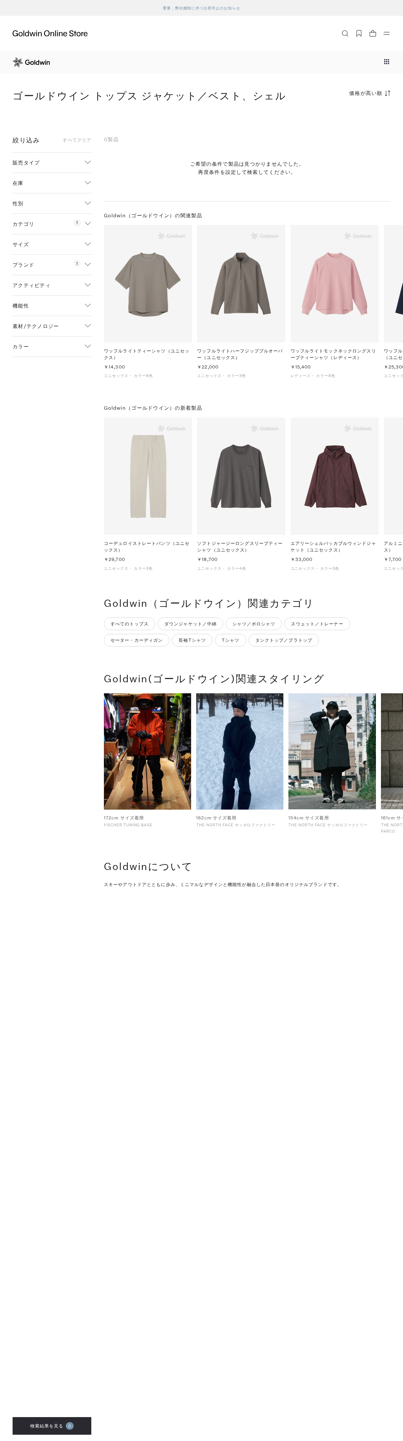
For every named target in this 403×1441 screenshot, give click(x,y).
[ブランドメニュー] (386, 62)
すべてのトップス (130, 624)
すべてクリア (77, 140)
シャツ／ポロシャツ (253, 624)
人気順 (343, 117)
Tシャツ (230, 640)
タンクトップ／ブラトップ (283, 640)
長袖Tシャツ (192, 640)
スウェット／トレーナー (317, 624)
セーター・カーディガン (137, 640)
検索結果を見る (50, 1426)
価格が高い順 (366, 93)
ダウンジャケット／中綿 (190, 624)
